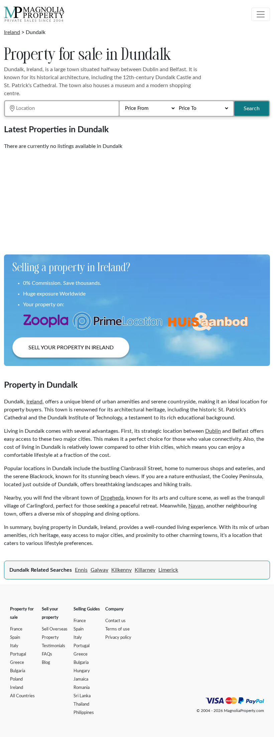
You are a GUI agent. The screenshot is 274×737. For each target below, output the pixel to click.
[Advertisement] (137, 199)
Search (252, 108)
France (16, 629)
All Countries (22, 696)
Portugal (18, 654)
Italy (14, 646)
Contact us (115, 621)
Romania (82, 688)
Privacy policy (118, 637)
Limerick (168, 570)
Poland (16, 679)
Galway (99, 570)
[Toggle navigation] (260, 14)
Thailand (81, 704)
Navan (195, 506)
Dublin (213, 431)
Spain (15, 637)
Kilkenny (121, 570)
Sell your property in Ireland (71, 347)
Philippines (84, 713)
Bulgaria (17, 671)
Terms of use (117, 629)
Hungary (82, 671)
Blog (46, 663)
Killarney (145, 570)
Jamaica (81, 679)
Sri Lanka (82, 696)
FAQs (47, 654)
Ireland (12, 32)
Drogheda (112, 498)
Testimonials (53, 646)
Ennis (81, 570)
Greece (17, 663)
